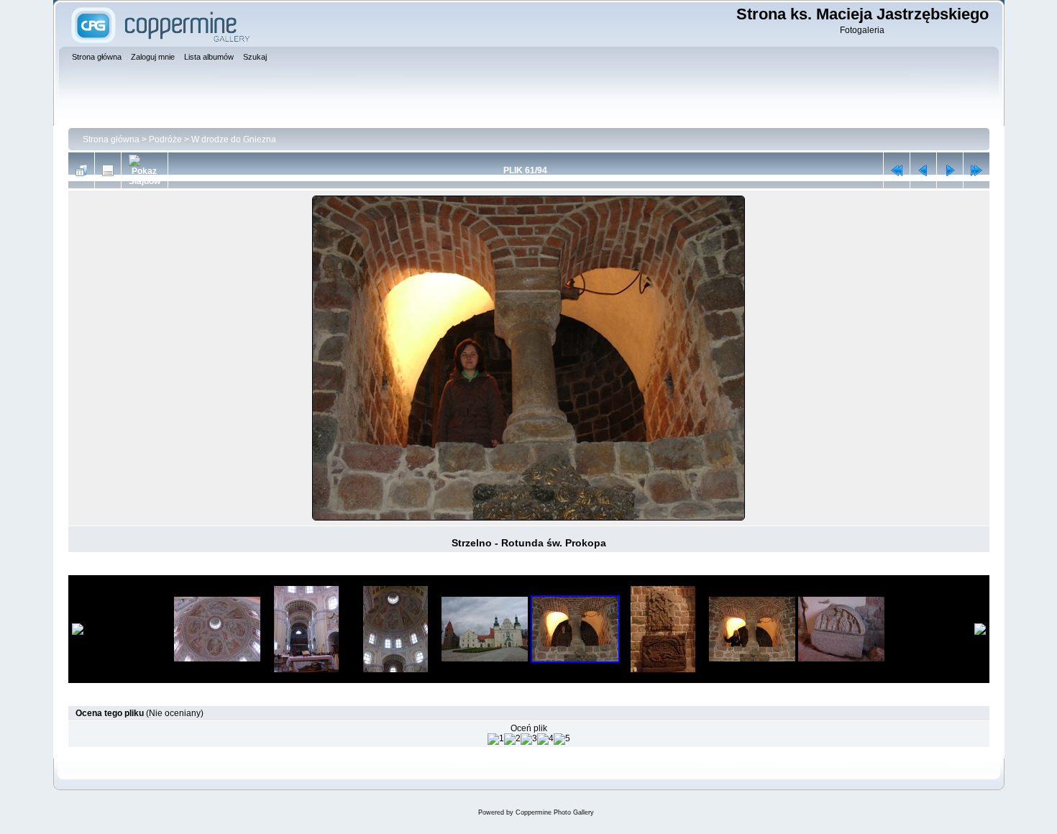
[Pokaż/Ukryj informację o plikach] (108, 170)
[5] (562, 739)
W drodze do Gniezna (233, 139)
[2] (512, 739)
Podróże (165, 139)
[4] (545, 739)
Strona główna (111, 139)
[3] (529, 739)
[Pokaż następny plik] (950, 170)
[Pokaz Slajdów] (145, 170)
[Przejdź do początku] (897, 170)
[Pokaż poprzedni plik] (923, 170)
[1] (496, 739)
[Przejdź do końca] (976, 170)
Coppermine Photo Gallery (555, 812)
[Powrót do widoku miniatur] (81, 170)
